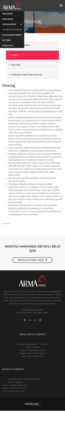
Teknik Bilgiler (10, 29)
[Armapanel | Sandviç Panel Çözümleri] (11, 5)
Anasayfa (7, 14)
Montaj (15, 55)
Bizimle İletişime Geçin (31, 260)
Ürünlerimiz (9, 24)
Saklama (15, 65)
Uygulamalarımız (12, 35)
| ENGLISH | (7, 45)
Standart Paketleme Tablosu (26, 75)
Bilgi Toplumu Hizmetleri (32, 310)
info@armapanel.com (36, 350)
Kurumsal (7, 19)
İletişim (6, 40)
